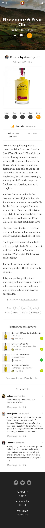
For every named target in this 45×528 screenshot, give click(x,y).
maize (25, 308)
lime (16, 308)
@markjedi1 (32, 57)
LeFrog (10, 396)
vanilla (34, 308)
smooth (15, 313)
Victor (10, 442)
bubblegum (35, 313)
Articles (20, 514)
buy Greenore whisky (29, 300)
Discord (22, 505)
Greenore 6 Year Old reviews (27, 378)
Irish (35, 133)
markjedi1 (12, 413)
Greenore (15, 133)
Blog (26, 514)
